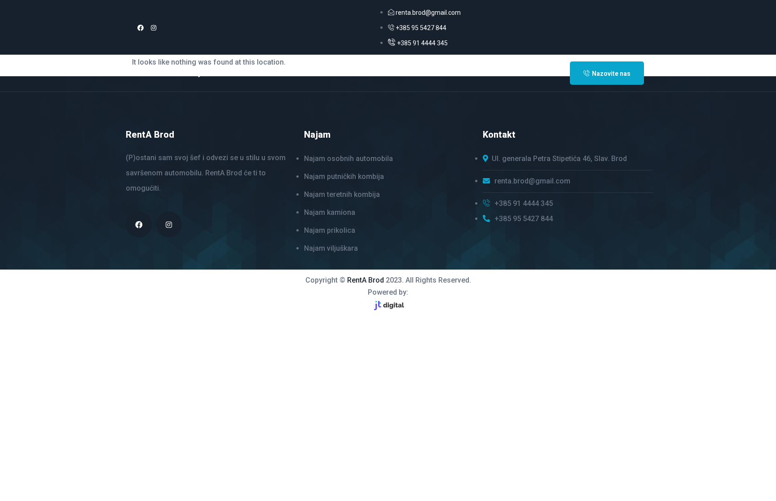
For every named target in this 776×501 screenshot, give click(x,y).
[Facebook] (140, 28)
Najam (200, 73)
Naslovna (152, 73)
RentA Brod (365, 280)
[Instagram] (153, 28)
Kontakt (252, 73)
